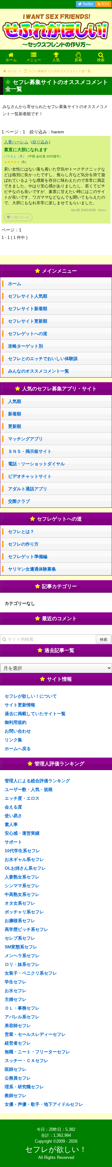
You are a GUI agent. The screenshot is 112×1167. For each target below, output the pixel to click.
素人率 (11, 824)
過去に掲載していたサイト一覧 (35, 713)
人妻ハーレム (16, 142)
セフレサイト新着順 (27, 308)
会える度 (13, 806)
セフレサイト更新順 (27, 321)
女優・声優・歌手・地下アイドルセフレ (44, 1104)
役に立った (18, 217)
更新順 (14, 426)
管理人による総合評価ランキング (37, 780)
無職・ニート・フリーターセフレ (37, 1051)
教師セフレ (15, 1095)
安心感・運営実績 (22, 833)
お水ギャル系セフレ (24, 859)
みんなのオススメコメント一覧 (38, 371)
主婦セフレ (15, 999)
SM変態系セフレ (21, 946)
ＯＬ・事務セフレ (22, 1008)
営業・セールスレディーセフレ (35, 1034)
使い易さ (13, 815)
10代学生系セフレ (22, 850)
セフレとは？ (21, 531)
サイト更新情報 (20, 704)
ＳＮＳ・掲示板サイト (30, 451)
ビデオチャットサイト (30, 476)
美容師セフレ (18, 1025)
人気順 (14, 401)
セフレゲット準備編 (27, 556)
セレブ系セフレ (20, 938)
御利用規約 (15, 722)
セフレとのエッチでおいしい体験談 (43, 358)
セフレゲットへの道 (27, 333)
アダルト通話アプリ (27, 489)
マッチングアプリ (25, 439)
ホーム (14, 283)
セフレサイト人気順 (27, 296)
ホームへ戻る (18, 748)
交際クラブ (19, 501)
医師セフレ (15, 1069)
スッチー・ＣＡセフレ (26, 1060)
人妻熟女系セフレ (22, 876)
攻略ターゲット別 (25, 346)
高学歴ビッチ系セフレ (26, 929)
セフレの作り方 (23, 544)
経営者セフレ (18, 1043)
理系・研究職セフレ (24, 1086)
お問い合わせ (18, 731)
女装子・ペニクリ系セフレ (31, 973)
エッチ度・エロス (22, 798)
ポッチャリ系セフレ (24, 911)
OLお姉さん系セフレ (25, 868)
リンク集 (13, 739)
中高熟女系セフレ (22, 894)
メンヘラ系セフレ (22, 955)
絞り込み (40, 142)
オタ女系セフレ (20, 903)
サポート (13, 841)
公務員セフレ (18, 1078)
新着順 (14, 414)
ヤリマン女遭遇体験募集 (32, 569)
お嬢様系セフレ (20, 920)
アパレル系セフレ (22, 1016)
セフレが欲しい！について (31, 696)
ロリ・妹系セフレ (22, 964)
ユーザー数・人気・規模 (29, 789)
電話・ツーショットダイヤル (36, 464)
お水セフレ (15, 990)
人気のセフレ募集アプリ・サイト (59, 388)
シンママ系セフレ (22, 885)
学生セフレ (15, 981)
